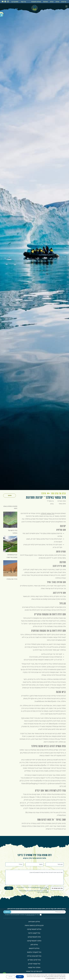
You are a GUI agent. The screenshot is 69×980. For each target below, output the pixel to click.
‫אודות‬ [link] (57, 2)
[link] (9, 2)
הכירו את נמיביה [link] (12, 579)
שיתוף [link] (10, 495)
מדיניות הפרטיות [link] (36, 887)
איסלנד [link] (43, 493)
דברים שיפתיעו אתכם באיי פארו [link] (12, 556)
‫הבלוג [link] (51, 2)
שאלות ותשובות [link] (36, 2)
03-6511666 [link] (14, 2)
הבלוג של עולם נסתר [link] (58, 493)
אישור (19, 976)
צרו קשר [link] (23, 2)
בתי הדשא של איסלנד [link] (12, 531)
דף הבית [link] (63, 2)
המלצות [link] (45, 2)
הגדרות (10, 976)
